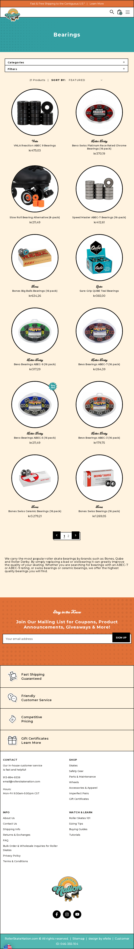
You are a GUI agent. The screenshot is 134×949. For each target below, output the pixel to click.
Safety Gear (76, 771)
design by (95, 938)
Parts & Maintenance (82, 776)
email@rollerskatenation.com (21, 781)
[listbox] (86, 80)
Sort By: (58, 80)
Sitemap (78, 938)
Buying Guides (78, 829)
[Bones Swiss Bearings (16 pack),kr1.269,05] (99, 478)
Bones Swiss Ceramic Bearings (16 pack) (34, 511)
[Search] (111, 11)
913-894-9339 (11, 777)
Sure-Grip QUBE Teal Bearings (99, 290)
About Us (9, 818)
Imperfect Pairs (79, 793)
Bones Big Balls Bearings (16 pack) (34, 290)
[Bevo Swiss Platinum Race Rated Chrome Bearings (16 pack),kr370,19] (99, 112)
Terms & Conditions (15, 861)
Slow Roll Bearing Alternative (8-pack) (35, 217)
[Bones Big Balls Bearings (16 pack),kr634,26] (35, 257)
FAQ (5, 840)
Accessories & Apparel (83, 787)
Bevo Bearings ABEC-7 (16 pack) (99, 364)
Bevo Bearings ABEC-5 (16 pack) (35, 437)
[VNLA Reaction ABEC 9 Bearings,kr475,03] (35, 112)
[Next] (75, 535)
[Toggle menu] (127, 12)
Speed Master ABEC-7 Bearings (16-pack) (99, 217)
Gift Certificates (79, 799)
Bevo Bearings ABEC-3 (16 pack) (99, 437)
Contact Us (10, 823)
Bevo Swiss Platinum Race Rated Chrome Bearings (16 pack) (99, 147)
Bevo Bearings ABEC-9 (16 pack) (35, 364)
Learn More (97, 3)
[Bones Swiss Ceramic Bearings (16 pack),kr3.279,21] (35, 478)
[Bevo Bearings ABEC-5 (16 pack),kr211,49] (35, 404)
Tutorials (74, 834)
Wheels (74, 782)
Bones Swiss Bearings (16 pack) (99, 511)
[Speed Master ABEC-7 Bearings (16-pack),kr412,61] (99, 189)
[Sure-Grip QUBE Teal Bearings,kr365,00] (99, 257)
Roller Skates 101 (79, 818)
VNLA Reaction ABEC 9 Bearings (35, 145)
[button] (66, 61)
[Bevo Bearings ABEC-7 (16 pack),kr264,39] (99, 331)
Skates (73, 765)
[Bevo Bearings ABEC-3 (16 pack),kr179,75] (99, 404)
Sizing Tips (76, 823)
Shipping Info (11, 829)
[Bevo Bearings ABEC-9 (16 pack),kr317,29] (35, 331)
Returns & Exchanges (16, 834)
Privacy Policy (12, 855)
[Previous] (57, 535)
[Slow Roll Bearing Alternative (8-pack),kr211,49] (35, 189)
